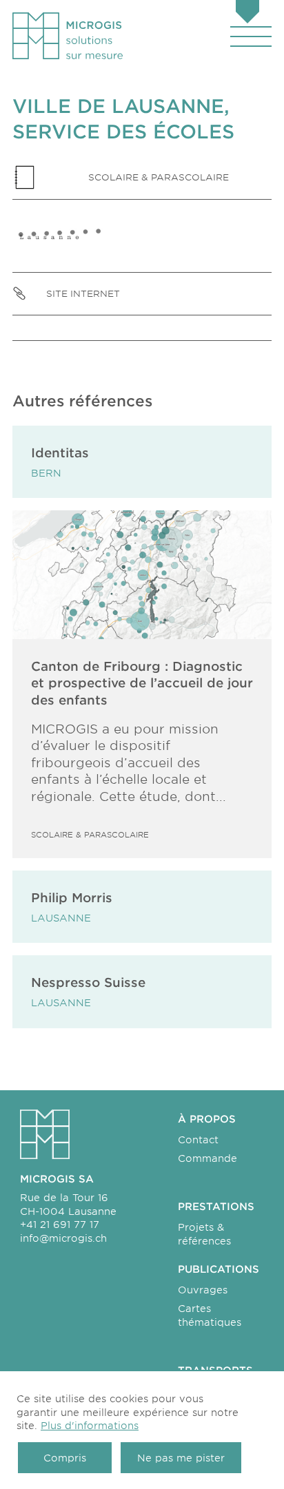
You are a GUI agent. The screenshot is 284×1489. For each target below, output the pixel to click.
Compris (64, 1458)
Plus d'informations (90, 1425)
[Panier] (247, 13)
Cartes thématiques (209, 1315)
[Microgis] (67, 35)
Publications (218, 1269)
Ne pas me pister (181, 1458)
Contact (198, 1139)
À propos (207, 1119)
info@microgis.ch (63, 1238)
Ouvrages (202, 1289)
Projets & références (204, 1234)
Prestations (216, 1206)
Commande (207, 1158)
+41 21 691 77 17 (59, 1224)
